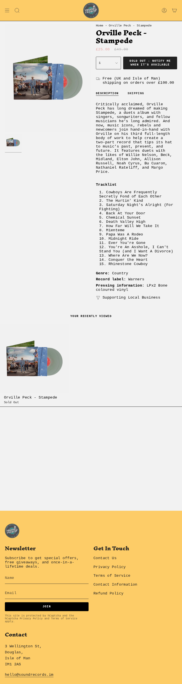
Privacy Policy (31, 618)
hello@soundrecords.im (29, 675)
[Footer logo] (12, 531)
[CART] (174, 10)
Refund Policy (108, 593)
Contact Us (105, 558)
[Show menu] (7, 10)
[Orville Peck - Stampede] (34, 358)
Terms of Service (64, 618)
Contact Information (115, 584)
